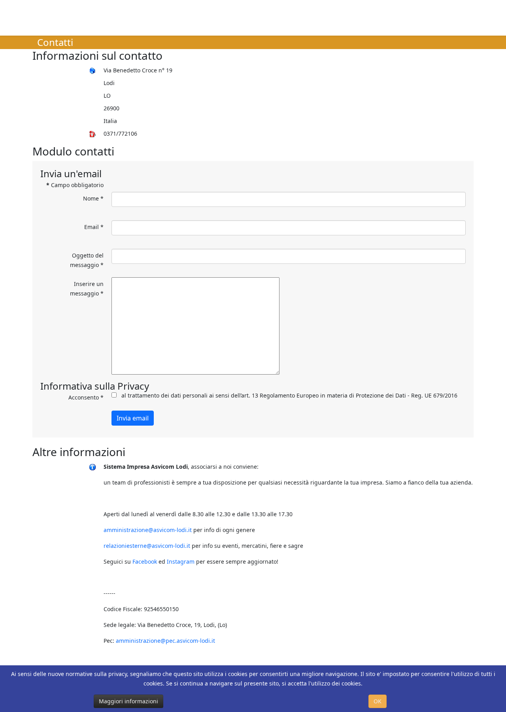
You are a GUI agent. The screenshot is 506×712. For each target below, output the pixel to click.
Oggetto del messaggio (87, 260)
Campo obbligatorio (75, 185)
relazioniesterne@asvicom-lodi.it (147, 545)
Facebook (144, 561)
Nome (93, 198)
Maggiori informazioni (128, 701)
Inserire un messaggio (87, 288)
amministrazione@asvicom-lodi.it (148, 530)
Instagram (180, 561)
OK (377, 701)
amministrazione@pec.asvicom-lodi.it (165, 640)
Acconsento (86, 397)
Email (94, 227)
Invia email (133, 418)
